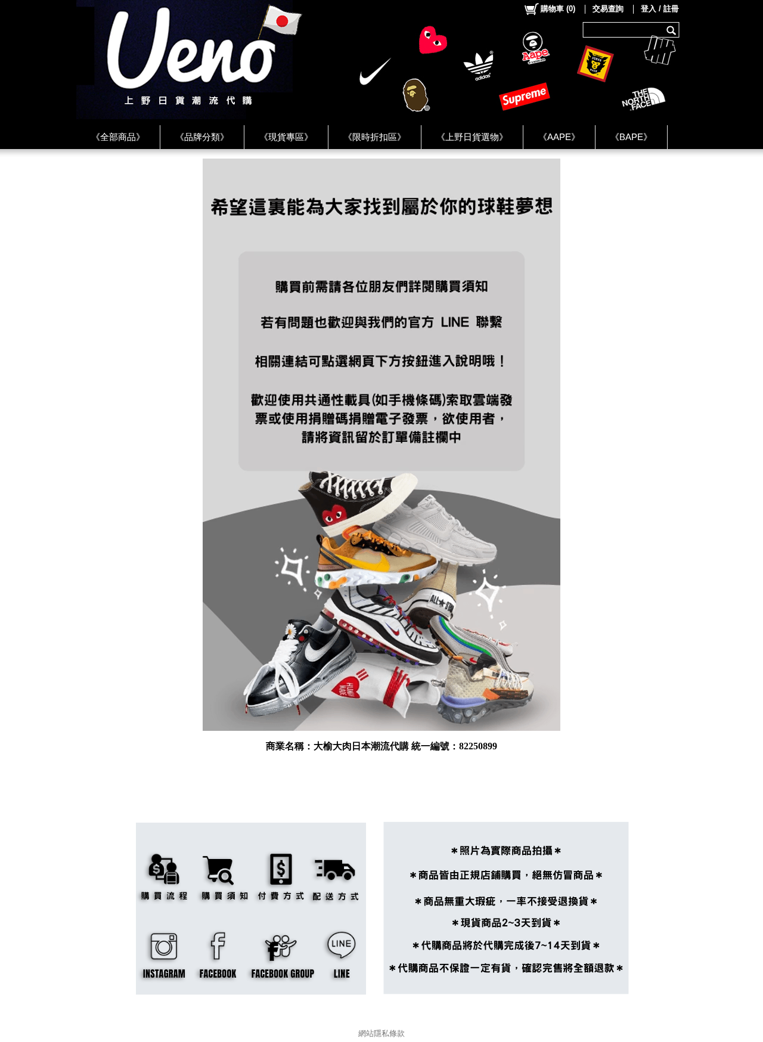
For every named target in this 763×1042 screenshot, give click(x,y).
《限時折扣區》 (374, 137)
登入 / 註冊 (660, 8)
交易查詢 (608, 8)
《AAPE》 (559, 137)
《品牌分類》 (202, 137)
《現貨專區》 (286, 137)
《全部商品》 (118, 137)
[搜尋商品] (673, 30)
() (558, 8)
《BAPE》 (631, 137)
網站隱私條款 (381, 1033)
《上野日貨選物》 (472, 137)
